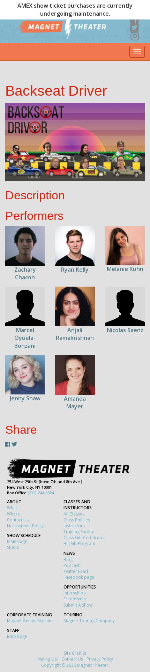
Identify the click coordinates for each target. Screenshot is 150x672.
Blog (68, 559)
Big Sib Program (79, 543)
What (12, 508)
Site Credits (75, 653)
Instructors (74, 526)
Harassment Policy (25, 526)
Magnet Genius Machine (30, 621)
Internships (74, 593)
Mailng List (47, 659)
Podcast (71, 565)
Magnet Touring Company (89, 621)
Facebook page (78, 577)
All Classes (73, 514)
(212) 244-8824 (41, 492)
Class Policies (76, 520)
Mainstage (17, 541)
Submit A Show (77, 605)
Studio (13, 547)
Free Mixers (74, 599)
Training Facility (78, 532)
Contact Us (18, 520)
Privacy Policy (100, 659)
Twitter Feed (75, 571)
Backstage (17, 636)
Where (13, 514)
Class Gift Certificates (84, 538)
